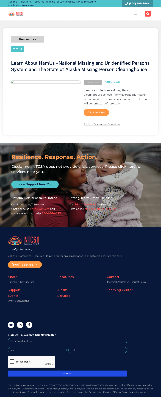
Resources (65, 277)
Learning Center (120, 290)
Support (14, 290)
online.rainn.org (40, 208)
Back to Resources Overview (102, 124)
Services (63, 296)
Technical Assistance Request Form (126, 282)
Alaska (62, 290)
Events (13, 296)
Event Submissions (18, 300)
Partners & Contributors (21, 282)
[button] (135, 13)
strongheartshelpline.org (101, 208)
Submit (67, 373)
